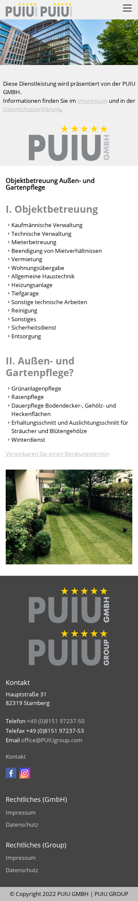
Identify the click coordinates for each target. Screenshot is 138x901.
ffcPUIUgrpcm (53, 740)
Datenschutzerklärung (32, 109)
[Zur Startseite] (39, 10)
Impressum (92, 101)
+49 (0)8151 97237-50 (56, 721)
